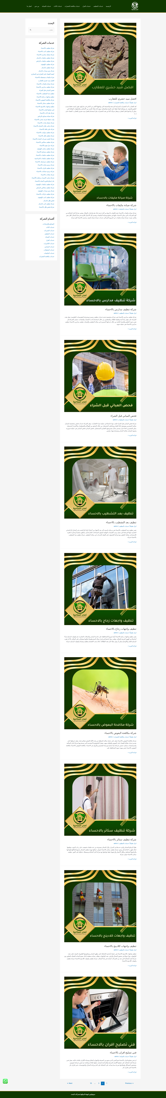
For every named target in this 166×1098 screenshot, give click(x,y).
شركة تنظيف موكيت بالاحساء (45, 132)
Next (69, 1083)
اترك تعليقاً (133, 103)
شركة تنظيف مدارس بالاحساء (120, 309)
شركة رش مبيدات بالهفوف (46, 191)
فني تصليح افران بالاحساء (123, 1052)
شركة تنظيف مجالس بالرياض (45, 188)
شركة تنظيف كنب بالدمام (46, 204)
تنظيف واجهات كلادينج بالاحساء (120, 946)
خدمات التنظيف (98, 6)
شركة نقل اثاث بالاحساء (47, 113)
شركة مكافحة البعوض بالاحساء (120, 732)
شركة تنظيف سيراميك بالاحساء (44, 162)
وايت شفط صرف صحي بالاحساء (44, 119)
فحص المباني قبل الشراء (123, 415)
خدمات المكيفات (124, 209)
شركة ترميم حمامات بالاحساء (45, 171)
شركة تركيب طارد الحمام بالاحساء (43, 126)
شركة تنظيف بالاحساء (47, 48)
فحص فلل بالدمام (49, 201)
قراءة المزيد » (132, 118)
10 (91, 1083)
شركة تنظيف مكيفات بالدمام (45, 58)
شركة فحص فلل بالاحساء (46, 207)
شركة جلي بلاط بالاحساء (46, 129)
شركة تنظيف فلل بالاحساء (46, 136)
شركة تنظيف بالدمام (48, 68)
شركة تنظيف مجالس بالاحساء (45, 142)
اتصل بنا (29, 6)
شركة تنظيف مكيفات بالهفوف (45, 184)
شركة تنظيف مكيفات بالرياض (45, 61)
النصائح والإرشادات (48, 224)
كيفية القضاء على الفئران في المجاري (42, 74)
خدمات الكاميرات (49, 243)
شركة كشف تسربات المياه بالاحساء (43, 139)
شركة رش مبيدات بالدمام (46, 71)
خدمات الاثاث (58, 6)
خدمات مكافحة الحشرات (72, 6)
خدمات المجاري (49, 247)
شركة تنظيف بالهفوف (47, 64)
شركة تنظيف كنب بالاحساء (46, 51)
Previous (129, 1083)
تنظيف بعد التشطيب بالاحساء (121, 522)
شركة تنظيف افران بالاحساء (45, 168)
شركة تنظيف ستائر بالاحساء (121, 839)
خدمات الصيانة (46, 6)
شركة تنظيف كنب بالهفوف (46, 197)
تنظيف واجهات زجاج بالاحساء (121, 628)
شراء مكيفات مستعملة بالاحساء (44, 77)
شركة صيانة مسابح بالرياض (46, 116)
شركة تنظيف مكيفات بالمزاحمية (44, 158)
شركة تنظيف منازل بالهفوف (45, 149)
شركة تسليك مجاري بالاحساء (45, 55)
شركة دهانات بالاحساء (47, 175)
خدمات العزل (86, 6)
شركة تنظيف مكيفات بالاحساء (45, 155)
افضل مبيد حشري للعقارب (122, 98)
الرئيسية (108, 6)
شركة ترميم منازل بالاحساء (46, 165)
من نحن (36, 6)
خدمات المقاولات (123, 420)
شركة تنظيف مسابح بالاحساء (45, 152)
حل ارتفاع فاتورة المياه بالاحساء (44, 181)
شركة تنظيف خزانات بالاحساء (45, 194)
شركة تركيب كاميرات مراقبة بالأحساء (43, 178)
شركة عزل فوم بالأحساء (47, 145)
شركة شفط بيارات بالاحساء (45, 123)
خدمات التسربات (49, 230)
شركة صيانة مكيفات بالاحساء (121, 205)
